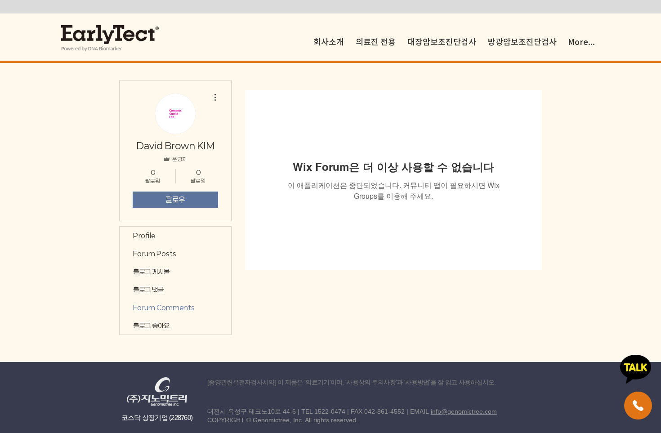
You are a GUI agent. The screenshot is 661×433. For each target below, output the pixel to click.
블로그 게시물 (151, 272)
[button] (376, 38)
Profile (144, 236)
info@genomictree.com (464, 411)
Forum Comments (164, 308)
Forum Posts (154, 254)
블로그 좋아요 (151, 325)
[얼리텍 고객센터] (638, 406)
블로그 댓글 (148, 290)
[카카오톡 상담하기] (635, 369)
